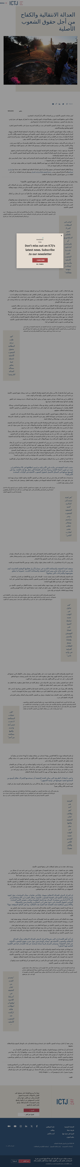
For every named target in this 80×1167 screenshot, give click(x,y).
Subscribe (41, 260)
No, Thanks (40, 264)
